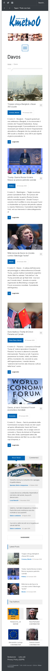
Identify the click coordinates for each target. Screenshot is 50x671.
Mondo (17, 112)
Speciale (12, 485)
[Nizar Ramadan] (34, 614)
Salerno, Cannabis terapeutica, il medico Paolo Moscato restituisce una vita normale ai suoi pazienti (24, 510)
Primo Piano (13, 340)
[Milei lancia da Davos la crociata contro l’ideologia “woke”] (25, 237)
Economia (12, 416)
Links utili (22, 657)
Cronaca (11, 112)
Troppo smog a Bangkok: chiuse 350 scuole (22, 105)
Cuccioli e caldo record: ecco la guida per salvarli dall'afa (24, 524)
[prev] (16, 555)
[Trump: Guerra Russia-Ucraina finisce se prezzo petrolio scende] (25, 161)
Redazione (12, 657)
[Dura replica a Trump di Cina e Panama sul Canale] (25, 315)
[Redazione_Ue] (16, 614)
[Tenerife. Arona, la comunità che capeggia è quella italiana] (25, 470)
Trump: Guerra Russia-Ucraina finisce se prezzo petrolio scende (22, 178)
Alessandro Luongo (16, 642)
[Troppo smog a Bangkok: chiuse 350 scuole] (25, 88)
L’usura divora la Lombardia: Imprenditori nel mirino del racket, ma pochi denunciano (24, 495)
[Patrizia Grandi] (34, 634)
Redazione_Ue (15, 622)
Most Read (16, 457)
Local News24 (14, 500)
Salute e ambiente (15, 515)
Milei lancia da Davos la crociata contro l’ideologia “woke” (21, 254)
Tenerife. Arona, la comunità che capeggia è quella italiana (24, 481)
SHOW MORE (25, 537)
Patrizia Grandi (34, 642)
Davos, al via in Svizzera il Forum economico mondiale (21, 408)
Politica (11, 186)
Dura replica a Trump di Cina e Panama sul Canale (20, 333)
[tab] (16, 459)
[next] (16, 592)
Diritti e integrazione (22, 485)
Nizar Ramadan (34, 622)
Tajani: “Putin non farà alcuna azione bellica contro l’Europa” (20, 8)
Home (9, 64)
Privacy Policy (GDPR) (16, 659)
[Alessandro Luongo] (16, 634)
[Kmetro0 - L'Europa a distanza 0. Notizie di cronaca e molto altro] (25, 25)
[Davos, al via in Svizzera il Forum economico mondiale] (25, 391)
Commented (33, 457)
